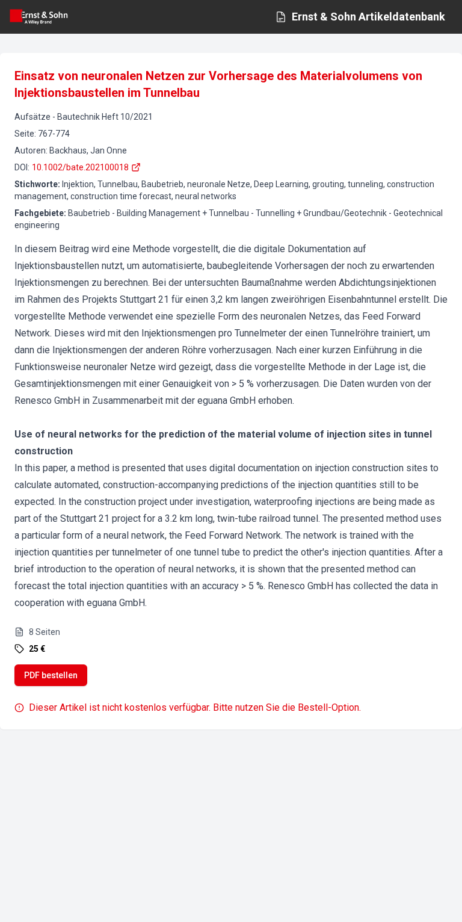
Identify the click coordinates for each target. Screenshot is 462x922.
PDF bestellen (51, 675)
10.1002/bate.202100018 (80, 167)
